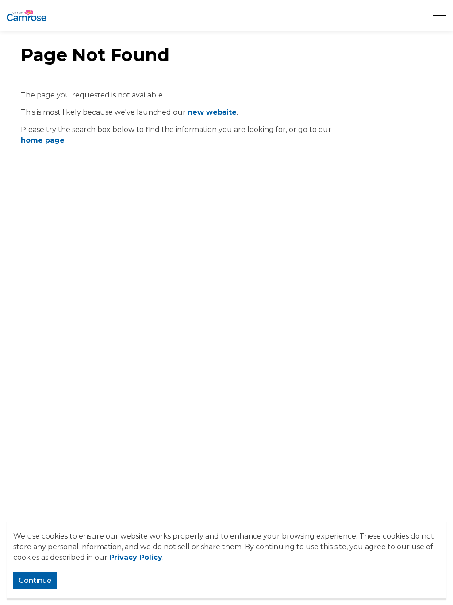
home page (43, 140)
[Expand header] (439, 15)
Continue (35, 580)
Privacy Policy (135, 557)
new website (212, 112)
